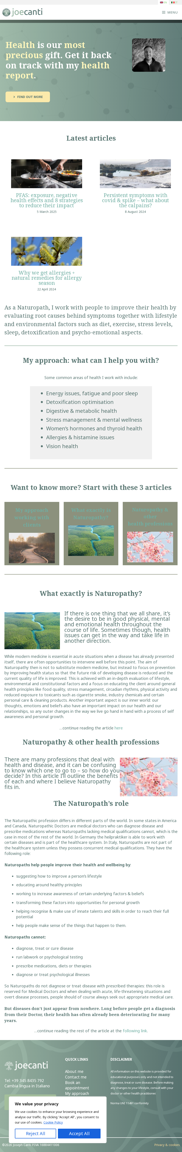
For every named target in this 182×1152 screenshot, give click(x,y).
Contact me (76, 1077)
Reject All (35, 1133)
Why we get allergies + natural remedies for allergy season (47, 277)
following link (135, 1030)
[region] (58, 1119)
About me (74, 1071)
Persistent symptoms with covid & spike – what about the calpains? (135, 200)
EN (165, 2)
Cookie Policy (53, 1122)
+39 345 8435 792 (28, 1080)
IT (176, 2)
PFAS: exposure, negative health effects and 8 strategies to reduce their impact (46, 200)
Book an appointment (77, 1085)
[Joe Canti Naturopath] (24, 12)
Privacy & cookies (167, 1145)
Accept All (79, 1133)
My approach (77, 1093)
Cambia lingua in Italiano (27, 1085)
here (119, 728)
